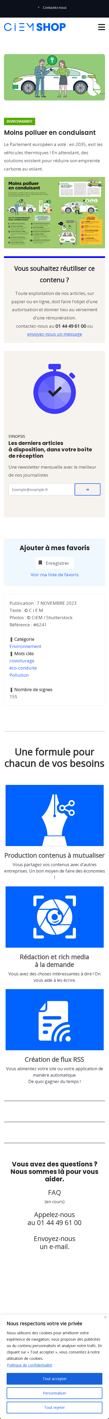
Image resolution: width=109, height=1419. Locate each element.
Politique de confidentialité (29, 1365)
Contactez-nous (54, 7)
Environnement (25, 646)
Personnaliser (54, 1393)
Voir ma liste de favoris (55, 574)
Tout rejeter (54, 1407)
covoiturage (22, 661)
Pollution (19, 675)
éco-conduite (23, 668)
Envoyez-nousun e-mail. (54, 1242)
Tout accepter (55, 1378)
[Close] (105, 1317)
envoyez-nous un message (54, 334)
